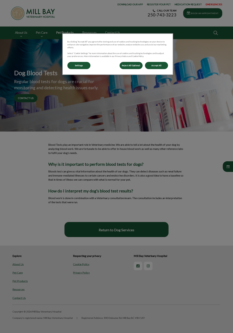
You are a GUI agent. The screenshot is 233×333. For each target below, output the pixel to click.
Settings (79, 65)
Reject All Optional (131, 65)
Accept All (156, 65)
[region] (117, 54)
